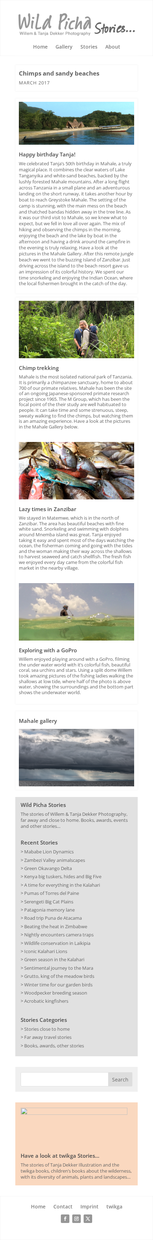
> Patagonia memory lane (48, 910)
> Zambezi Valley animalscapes (53, 860)
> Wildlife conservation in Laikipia (55, 943)
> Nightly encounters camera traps (57, 934)
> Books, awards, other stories (52, 1045)
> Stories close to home (45, 1029)
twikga (114, 1207)
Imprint (89, 1207)
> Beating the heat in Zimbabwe (54, 926)
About (112, 47)
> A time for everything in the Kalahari (60, 885)
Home (40, 47)
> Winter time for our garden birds (57, 984)
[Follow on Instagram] (76, 1218)
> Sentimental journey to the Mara (57, 968)
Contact (63, 1207)
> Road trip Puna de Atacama (51, 918)
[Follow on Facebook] (65, 1218)
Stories (88, 47)
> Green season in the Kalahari (52, 959)
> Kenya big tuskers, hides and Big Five (61, 876)
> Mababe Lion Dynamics (47, 851)
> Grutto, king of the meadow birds (57, 976)
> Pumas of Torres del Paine (50, 893)
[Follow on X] (88, 1218)
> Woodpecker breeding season (54, 993)
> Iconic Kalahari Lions (44, 951)
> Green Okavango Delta (46, 868)
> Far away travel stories (46, 1037)
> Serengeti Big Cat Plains (47, 901)
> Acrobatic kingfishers (44, 1001)
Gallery (64, 47)
